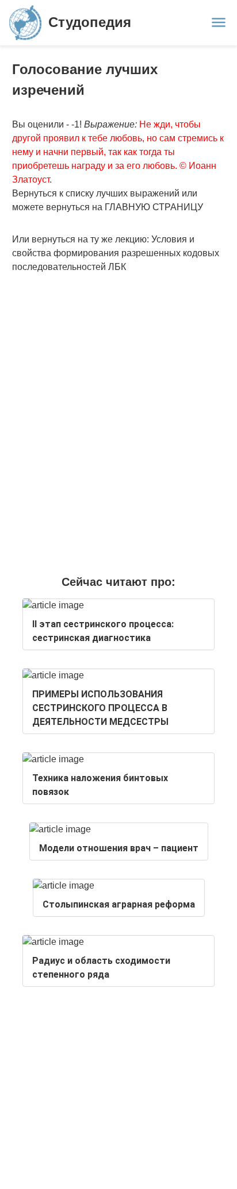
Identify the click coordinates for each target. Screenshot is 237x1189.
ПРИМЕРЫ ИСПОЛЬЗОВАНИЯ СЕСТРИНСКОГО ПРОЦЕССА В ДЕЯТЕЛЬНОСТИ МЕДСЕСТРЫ (100, 708)
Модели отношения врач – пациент (118, 848)
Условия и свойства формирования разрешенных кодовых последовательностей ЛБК (115, 253)
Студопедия (89, 22)
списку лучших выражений (122, 193)
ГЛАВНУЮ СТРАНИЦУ (154, 207)
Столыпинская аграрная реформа (119, 904)
